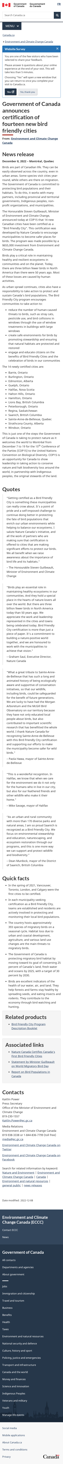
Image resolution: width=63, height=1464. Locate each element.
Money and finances (14, 1379)
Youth (5, 1407)
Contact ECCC (10, 1230)
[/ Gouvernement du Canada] (23, 5)
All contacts (9, 1260)
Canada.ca (9, 35)
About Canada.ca (12, 1442)
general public (11, 1185)
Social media (9, 1428)
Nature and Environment (18, 1172)
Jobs (4, 1286)
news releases (33, 1185)
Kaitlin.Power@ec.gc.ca (17, 1120)
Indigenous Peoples (13, 1393)
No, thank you (27, 92)
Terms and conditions (14, 1449)
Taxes (5, 1329)
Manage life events (13, 1415)
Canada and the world (15, 1372)
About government (13, 1274)
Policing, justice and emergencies (21, 1357)
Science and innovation (15, 1386)
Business (7, 1307)
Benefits (7, 1315)
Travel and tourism (13, 1300)
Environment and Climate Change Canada (29, 41)
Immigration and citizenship (18, 1293)
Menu (10, 26)
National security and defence (19, 1343)
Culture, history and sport (17, 1350)
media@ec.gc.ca (12, 1139)
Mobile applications (13, 1435)
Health (6, 1322)
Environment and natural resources (25, 1181)
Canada (41, 1177)
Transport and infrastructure (19, 1365)
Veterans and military (14, 1400)
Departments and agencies (18, 1267)
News (5, 1237)
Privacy (6, 1456)
